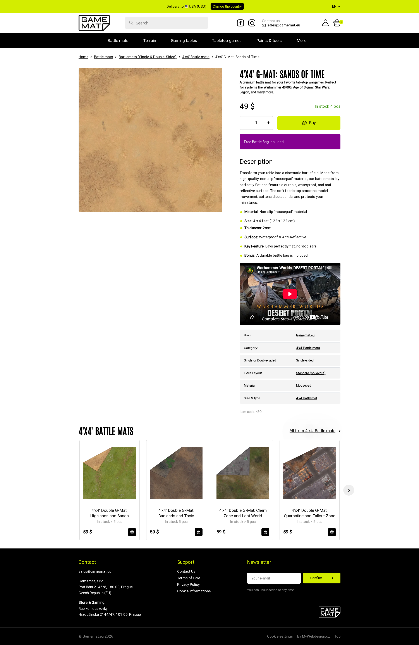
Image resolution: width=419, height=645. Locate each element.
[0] (336, 23)
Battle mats (103, 57)
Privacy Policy (188, 584)
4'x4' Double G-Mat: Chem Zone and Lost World (243, 513)
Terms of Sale (188, 578)
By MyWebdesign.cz (313, 636)
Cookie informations (194, 591)
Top (337, 636)
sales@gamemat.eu (95, 571)
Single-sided (305, 360)
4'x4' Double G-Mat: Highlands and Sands (109, 513)
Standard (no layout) (310, 373)
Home (83, 57)
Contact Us (186, 571)
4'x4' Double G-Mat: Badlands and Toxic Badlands (176, 513)
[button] (336, 6)
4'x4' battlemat (306, 398)
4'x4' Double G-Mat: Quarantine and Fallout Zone (309, 513)
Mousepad (303, 385)
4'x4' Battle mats (196, 57)
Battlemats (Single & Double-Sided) (148, 57)
